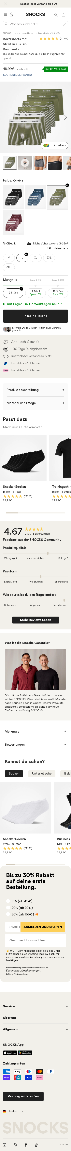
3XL (9, 267)
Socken (14, 773)
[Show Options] (61, 940)
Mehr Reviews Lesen (35, 620)
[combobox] (34, 940)
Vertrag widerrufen (23, 1096)
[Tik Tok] (36, 1145)
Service (9, 1006)
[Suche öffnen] (56, 14)
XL (35, 258)
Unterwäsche (41, 773)
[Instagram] (4, 1145)
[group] (28, 532)
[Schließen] (5, 3)
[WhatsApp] (15, 1145)
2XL (49, 258)
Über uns (9, 1018)
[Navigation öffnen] (5, 14)
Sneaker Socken (14, 487)
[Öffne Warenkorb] (63, 14)
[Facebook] (26, 1145)
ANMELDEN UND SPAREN (42, 927)
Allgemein (10, 1029)
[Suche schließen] (65, 24)
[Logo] (35, 14)
